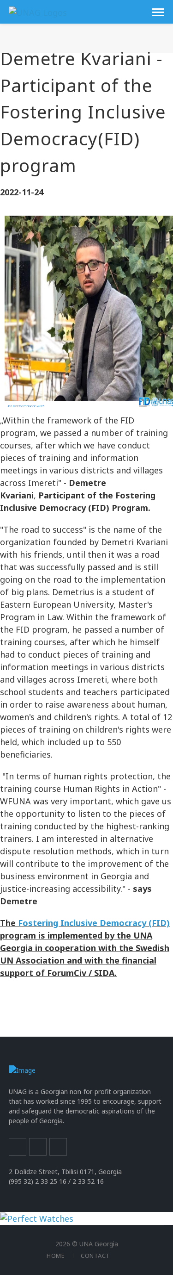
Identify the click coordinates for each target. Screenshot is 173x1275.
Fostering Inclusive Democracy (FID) (94, 922)
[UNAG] (38, 11)
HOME (56, 1255)
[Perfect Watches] (36, 1218)
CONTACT (95, 1255)
